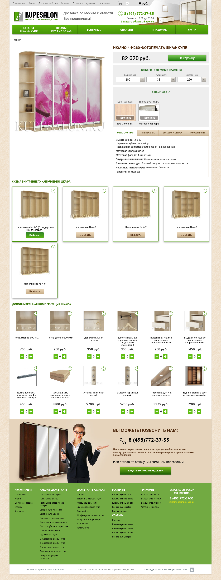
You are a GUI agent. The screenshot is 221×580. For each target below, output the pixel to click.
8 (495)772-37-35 (149, 439)
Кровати (116, 520)
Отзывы (65, 3)
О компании (19, 3)
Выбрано (34, 235)
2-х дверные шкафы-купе (52, 538)
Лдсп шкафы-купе (48, 534)
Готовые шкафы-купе (50, 494)
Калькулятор (83, 527)
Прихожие (159, 29)
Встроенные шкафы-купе (89, 498)
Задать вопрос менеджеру (145, 470)
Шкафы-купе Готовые (122, 498)
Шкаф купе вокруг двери (88, 519)
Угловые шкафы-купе (87, 502)
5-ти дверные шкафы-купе (53, 551)
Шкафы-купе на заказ (122, 494)
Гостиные (94, 29)
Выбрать (85, 234)
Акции (32, 3)
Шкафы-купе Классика (51, 509)
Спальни (126, 29)
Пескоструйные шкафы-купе (54, 526)
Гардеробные (83, 511)
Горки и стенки (119, 511)
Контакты (105, 3)
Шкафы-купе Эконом (50, 513)
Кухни (192, 29)
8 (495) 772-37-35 (139, 13)
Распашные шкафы (49, 498)
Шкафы (61, 29)
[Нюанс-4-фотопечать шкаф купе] (60, 91)
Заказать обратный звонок (137, 21)
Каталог (29, 29)
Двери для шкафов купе (88, 506)
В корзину (187, 58)
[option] (60, 91)
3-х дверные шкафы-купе (52, 542)
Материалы (82, 523)
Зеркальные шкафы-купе (52, 518)
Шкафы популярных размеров (50, 557)
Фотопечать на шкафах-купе (53, 522)
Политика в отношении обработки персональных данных (106, 569)
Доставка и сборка (48, 3)
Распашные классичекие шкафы (52, 504)
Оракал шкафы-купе (50, 530)
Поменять (125, 117)
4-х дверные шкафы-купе (52, 547)
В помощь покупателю (84, 3)
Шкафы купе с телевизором (90, 515)
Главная (17, 39)
